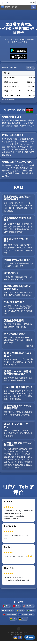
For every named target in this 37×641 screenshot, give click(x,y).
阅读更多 (29, 346)
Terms (17, 634)
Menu (32, 2)
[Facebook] (18, 628)
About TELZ (23, 634)
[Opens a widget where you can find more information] (29, 637)
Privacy (12, 634)
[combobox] (30, 68)
